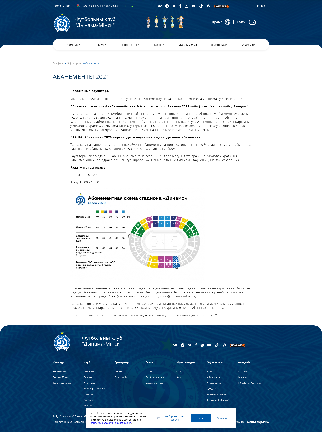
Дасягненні (89, 371)
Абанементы (213, 377)
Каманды (242, 377)
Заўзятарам (74, 63)
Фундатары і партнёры (95, 388)
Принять (201, 418)
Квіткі (210, 371)
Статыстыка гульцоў (156, 382)
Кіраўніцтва (89, 382)
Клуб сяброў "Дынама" (218, 400)
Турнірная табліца (155, 377)
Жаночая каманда (62, 382)
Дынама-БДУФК (60, 377)
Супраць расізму (215, 382)
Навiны (118, 371)
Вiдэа (179, 377)
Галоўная (58, 63)
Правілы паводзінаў (217, 394)
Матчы (149, 371)
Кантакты (88, 405)
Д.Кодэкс (211, 388)
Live (131, 6)
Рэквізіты (88, 400)
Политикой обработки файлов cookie (110, 422)
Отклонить (223, 418)
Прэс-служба (121, 377)
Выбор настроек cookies (174, 418)
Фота (178, 371)
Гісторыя (88, 377)
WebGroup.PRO (257, 422)
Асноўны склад (60, 371)
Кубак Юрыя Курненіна (249, 382)
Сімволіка (88, 394)
